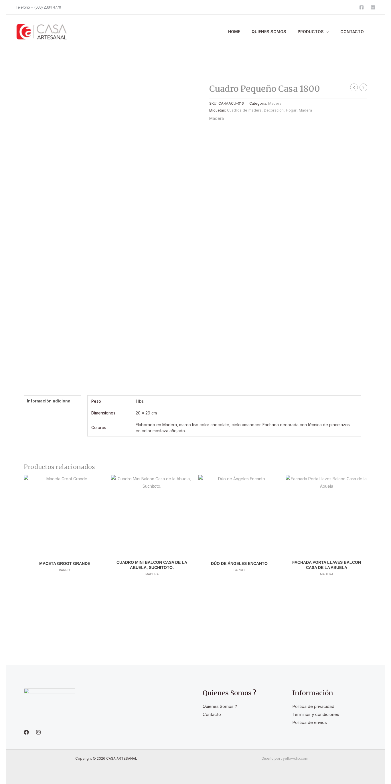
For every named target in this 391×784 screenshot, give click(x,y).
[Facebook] (361, 7)
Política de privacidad (313, 706)
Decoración (274, 110)
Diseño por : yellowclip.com (285, 758)
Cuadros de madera (244, 110)
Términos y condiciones (315, 714)
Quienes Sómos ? (220, 706)
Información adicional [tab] (49, 400)
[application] (326, 31)
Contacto (212, 714)
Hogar (291, 110)
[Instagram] (373, 7)
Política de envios (309, 722)
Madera (274, 103)
